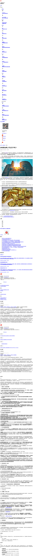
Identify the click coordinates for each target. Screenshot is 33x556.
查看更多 (1, 254)
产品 (1, 341)
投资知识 (1, 289)
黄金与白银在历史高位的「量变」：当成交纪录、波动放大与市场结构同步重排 (14, 246)
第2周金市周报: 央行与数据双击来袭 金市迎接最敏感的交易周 (11, 244)
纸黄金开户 (7, 177)
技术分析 (7, 289)
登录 (1, 121)
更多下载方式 (4, 133)
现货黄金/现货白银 (4, 343)
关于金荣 (1, 285)
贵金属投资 (6, 152)
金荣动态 (7, 285)
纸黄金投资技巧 (12, 210)
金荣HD (4, 297)
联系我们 (4, 286)
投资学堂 (3, 145)
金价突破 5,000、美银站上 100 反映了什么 (8, 243)
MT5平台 (1, 299)
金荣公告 (4, 285)
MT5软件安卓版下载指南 (6, 250)
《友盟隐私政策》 (8, 511)
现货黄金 (1, 294)
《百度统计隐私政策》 (8, 507)
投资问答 (1, 290)
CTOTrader (4, 299)
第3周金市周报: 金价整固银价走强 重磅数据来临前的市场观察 (11, 245)
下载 (1, 5)
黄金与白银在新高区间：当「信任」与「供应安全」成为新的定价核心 (12, 247)
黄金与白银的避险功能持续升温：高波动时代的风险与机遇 (11, 242)
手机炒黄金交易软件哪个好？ (6, 239)
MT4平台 (4, 298)
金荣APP (1, 297)
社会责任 (1, 286)
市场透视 (4, 289)
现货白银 (4, 294)
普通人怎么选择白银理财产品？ (7, 238)
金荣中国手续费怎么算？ (6, 248)
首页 (1, 145)
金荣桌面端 (7, 347)
